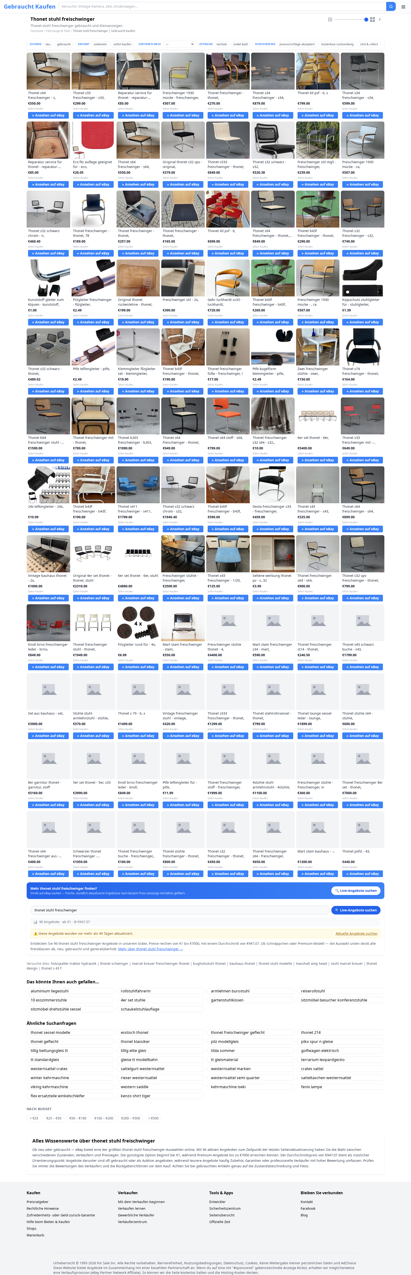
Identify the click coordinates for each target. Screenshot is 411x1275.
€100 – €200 (103, 1118)
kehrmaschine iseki (228, 1086)
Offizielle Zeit (219, 1221)
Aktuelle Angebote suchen (356, 933)
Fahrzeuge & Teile (58, 31)
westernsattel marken (231, 1068)
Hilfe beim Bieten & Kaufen (48, 1221)
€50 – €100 (77, 1118)
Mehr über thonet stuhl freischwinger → (150, 949)
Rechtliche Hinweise (43, 1208)
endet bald (241, 44)
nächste (221, 44)
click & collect (369, 44)
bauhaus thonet (242, 963)
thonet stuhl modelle (275, 963)
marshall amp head (311, 963)
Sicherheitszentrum (225, 1208)
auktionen (100, 44)
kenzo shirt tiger (136, 1095)
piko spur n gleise (317, 1041)
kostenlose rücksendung (337, 44)
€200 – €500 (130, 1118)
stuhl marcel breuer (347, 963)
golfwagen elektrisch (320, 1050)
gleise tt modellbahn (139, 1059)
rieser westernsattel (139, 1077)
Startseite (36, 31)
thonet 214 (311, 1032)
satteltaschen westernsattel (326, 1077)
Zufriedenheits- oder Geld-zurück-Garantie (61, 1215)
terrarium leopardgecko (323, 1059)
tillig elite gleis (133, 1050)
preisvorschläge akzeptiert (297, 44)
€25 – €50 (53, 1118)
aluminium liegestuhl (49, 991)
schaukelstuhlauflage (140, 1009)
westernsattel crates (49, 1068)
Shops (31, 1228)
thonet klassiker (135, 1041)
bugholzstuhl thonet (209, 963)
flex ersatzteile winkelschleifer (58, 1095)
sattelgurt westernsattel (142, 1068)
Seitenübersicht (222, 1215)
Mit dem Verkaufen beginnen (141, 1201)
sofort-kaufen (122, 44)
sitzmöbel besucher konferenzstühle (334, 1000)
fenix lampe (311, 1086)
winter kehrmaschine (50, 1077)
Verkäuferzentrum (132, 1221)
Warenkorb (35, 1235)
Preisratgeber (38, 1201)
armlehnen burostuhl (230, 991)
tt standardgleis (45, 1059)
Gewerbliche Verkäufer (136, 1215)
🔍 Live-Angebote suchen (356, 910)
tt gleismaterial (224, 1059)
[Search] (391, 6)
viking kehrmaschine (49, 1086)
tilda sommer (223, 1050)
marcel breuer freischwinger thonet (160, 963)
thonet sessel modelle (50, 1032)
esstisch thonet (134, 1032)
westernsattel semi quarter (235, 1077)
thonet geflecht (45, 1041)
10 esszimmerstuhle (49, 1000)
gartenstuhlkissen (227, 1000)
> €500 (153, 1118)
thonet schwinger (114, 963)
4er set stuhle (133, 1000)
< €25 (34, 1118)
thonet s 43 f (51, 968)
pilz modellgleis (225, 1041)
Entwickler (217, 1201)
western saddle (134, 1086)
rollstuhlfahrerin (136, 991)
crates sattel (312, 1068)
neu (47, 44)
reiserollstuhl (313, 991)
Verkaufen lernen (132, 1208)
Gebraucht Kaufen (30, 6)
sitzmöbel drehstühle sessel (56, 1009)
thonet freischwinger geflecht (238, 1032)
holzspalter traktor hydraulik (73, 963)
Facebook (308, 1208)
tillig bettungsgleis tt (49, 1050)
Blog (304, 1215)
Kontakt (307, 1201)
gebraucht (64, 44)
